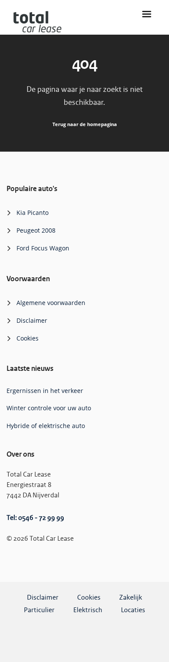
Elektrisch (87, 610)
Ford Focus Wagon (42, 248)
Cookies (27, 338)
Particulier (39, 610)
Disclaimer (31, 320)
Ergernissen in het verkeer (44, 390)
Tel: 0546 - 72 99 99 (35, 518)
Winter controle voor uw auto (48, 408)
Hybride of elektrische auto (45, 426)
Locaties (133, 610)
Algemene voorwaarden (50, 303)
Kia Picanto (32, 212)
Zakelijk (130, 597)
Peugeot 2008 (35, 230)
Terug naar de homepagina (84, 124)
